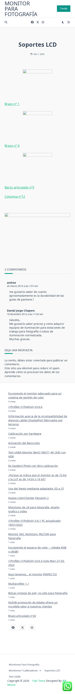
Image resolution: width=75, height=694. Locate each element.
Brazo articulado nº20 (22, 616)
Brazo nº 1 (12, 104)
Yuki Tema (38, 681)
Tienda (63, 8)
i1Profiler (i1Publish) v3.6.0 (25, 407)
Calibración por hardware (24, 433)
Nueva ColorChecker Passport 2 (28, 498)
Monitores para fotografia (24, 664)
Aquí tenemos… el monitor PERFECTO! (32, 574)
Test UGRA (15, 676)
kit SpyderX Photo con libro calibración (33, 466)
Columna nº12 (15, 196)
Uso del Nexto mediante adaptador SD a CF (36, 488)
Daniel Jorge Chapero (21, 310)
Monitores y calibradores (23, 670)
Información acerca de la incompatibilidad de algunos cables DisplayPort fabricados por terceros (37, 420)
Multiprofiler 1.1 (18, 583)
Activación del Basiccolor (24, 443)
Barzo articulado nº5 (19, 187)
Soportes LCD (52, 670)
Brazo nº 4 (12, 146)
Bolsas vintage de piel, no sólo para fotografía (38, 593)
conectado (39, 360)
